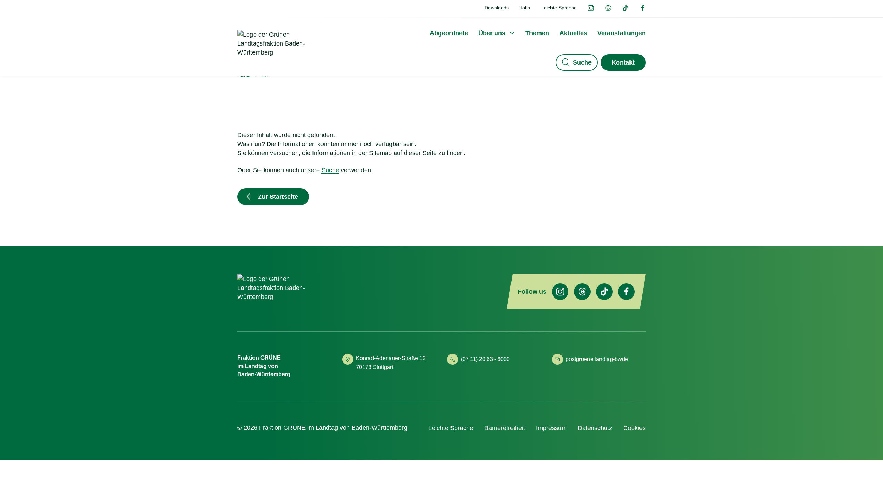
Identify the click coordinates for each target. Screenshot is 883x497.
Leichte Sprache (559, 7)
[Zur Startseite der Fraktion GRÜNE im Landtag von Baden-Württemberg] (282, 52)
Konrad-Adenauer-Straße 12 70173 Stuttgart (391, 362)
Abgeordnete (449, 33)
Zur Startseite (278, 196)
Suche (582, 62)
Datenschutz (595, 428)
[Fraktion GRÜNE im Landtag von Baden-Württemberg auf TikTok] (625, 8)
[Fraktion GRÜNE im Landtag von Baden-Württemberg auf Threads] (608, 8)
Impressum (551, 428)
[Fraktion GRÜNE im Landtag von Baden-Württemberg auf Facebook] (642, 8)
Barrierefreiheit (504, 428)
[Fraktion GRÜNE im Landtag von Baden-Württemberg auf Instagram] (591, 8)
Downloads (497, 7)
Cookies (634, 428)
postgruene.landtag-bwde (597, 359)
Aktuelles (573, 33)
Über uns (491, 33)
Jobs (525, 7)
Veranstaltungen (621, 33)
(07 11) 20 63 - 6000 (485, 359)
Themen (537, 33)
